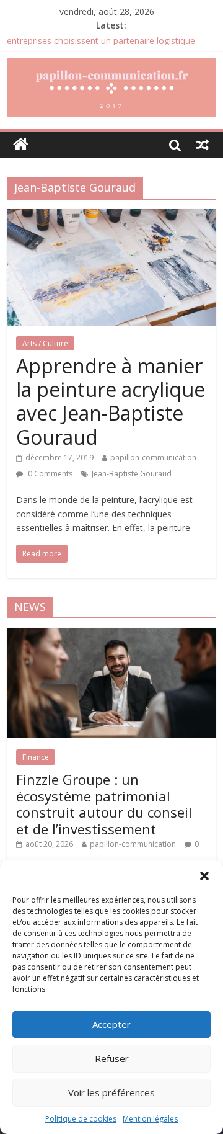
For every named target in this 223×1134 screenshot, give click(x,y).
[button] (204, 876)
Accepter (111, 1024)
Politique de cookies (80, 1119)
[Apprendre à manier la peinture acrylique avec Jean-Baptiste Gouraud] (111, 216)
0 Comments (49, 473)
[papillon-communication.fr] (21, 145)
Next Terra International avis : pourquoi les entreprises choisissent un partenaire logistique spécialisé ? (101, 44)
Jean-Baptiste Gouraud (132, 473)
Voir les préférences (111, 1092)
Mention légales (150, 1119)
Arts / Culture (45, 343)
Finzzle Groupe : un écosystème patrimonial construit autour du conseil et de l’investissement (104, 803)
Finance (35, 757)
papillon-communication (153, 457)
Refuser (112, 1058)
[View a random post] (202, 145)
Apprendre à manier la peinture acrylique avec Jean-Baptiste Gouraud (110, 401)
